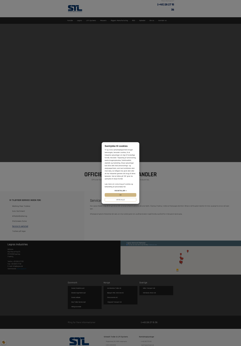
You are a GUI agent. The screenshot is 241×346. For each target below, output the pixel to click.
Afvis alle (120, 200)
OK (120, 195)
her (124, 187)
